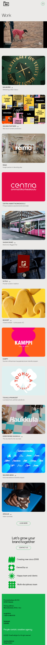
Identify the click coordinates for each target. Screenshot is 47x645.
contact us (23, 548)
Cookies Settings (9, 641)
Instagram (7, 621)
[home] (5, 4)
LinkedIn (6, 623)
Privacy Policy (8, 643)
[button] (43, 4)
